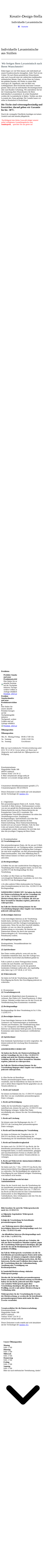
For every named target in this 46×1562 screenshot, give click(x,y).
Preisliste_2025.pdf (11, 694)
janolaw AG (23, 794)
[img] (23, 6)
